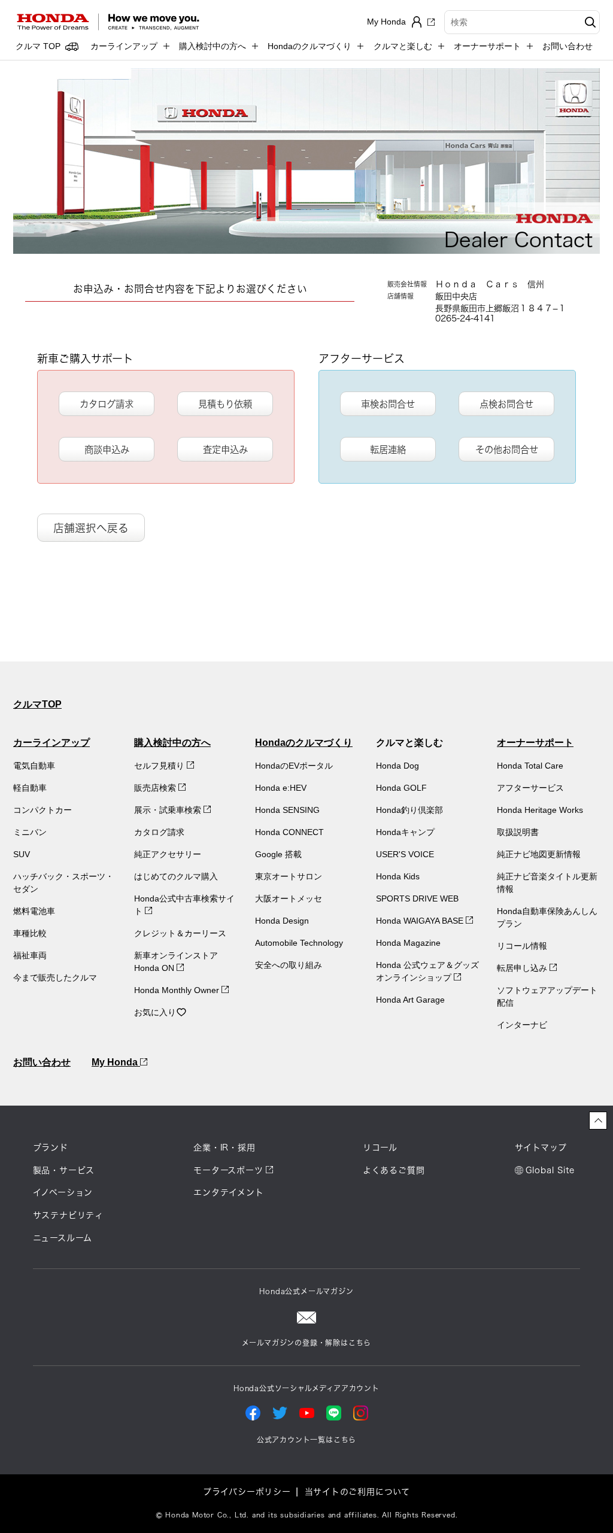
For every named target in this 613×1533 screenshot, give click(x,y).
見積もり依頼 (225, 404)
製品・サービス (64, 1170)
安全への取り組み (288, 965)
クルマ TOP (38, 46)
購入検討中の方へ (172, 742)
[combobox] (522, 22)
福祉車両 (30, 955)
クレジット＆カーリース (180, 933)
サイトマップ (541, 1147)
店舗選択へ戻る (91, 528)
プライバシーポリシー (247, 1492)
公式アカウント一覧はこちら (306, 1439)
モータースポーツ (228, 1170)
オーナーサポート (535, 742)
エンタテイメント (228, 1192)
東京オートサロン (288, 876)
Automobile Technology (299, 943)
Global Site (550, 1170)
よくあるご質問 (394, 1170)
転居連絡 (388, 449)
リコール (380, 1147)
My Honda (116, 1062)
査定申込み (225, 449)
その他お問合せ (506, 449)
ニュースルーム (63, 1238)
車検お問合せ (388, 404)
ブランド (50, 1147)
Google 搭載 (278, 854)
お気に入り (155, 1012)
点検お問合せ (506, 404)
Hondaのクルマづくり (304, 742)
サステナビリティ (68, 1215)
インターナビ (522, 1025)
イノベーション (63, 1192)
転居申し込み (523, 968)
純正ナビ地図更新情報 (539, 854)
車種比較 (30, 933)
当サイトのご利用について (358, 1492)
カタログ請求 (106, 404)
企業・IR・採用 (224, 1147)
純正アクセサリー (167, 854)
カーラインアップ (51, 742)
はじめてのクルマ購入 (176, 876)
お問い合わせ (567, 46)
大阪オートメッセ (288, 898)
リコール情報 (522, 946)
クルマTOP (37, 704)
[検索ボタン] (588, 22)
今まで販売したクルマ (55, 977)
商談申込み (106, 449)
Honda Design (282, 920)
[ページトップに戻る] (598, 1121)
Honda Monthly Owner (177, 990)
